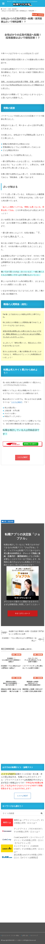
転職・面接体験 (8, 521)
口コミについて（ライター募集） (11, 935)
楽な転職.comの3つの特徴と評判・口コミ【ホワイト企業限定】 (29, 856)
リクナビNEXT (16, 402)
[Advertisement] (22, 491)
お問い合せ (25, 935)
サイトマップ (34, 935)
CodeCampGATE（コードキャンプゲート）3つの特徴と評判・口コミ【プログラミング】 (29, 840)
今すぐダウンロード (22, 613)
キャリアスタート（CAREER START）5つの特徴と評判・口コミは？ (29, 849)
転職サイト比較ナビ (17, 940)
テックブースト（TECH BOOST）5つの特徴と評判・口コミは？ (29, 830)
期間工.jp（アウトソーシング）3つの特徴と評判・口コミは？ (29, 821)
